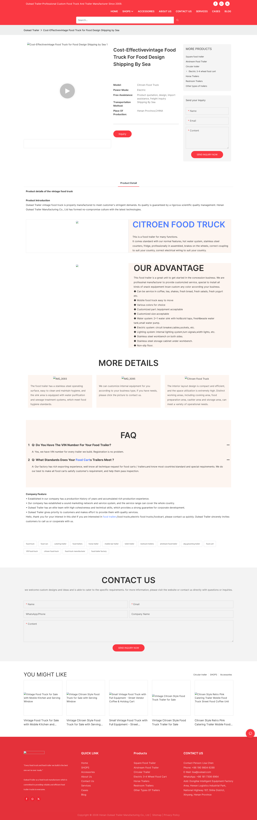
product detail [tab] (128, 182)
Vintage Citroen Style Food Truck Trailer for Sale (169, 722)
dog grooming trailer (191, 544)
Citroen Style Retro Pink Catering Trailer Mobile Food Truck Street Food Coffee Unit (214, 722)
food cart (83, 460)
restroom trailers (147, 544)
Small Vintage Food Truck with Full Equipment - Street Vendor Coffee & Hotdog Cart (128, 722)
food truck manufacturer (75, 551)
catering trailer (60, 544)
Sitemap (157, 814)
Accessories (226, 674)
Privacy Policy (172, 814)
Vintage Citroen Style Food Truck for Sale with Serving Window (83, 722)
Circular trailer (200, 674)
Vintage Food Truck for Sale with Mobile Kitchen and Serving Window (41, 722)
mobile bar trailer (112, 544)
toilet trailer (129, 544)
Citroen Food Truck (179, 224)
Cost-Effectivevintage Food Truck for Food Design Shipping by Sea (81, 30)
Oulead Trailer (31, 30)
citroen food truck (51, 551)
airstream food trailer (168, 544)
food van (44, 544)
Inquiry (122, 133)
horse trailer (93, 544)
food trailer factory (99, 551)
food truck (30, 544)
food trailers (110, 516)
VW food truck (32, 551)
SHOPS (213, 674)
